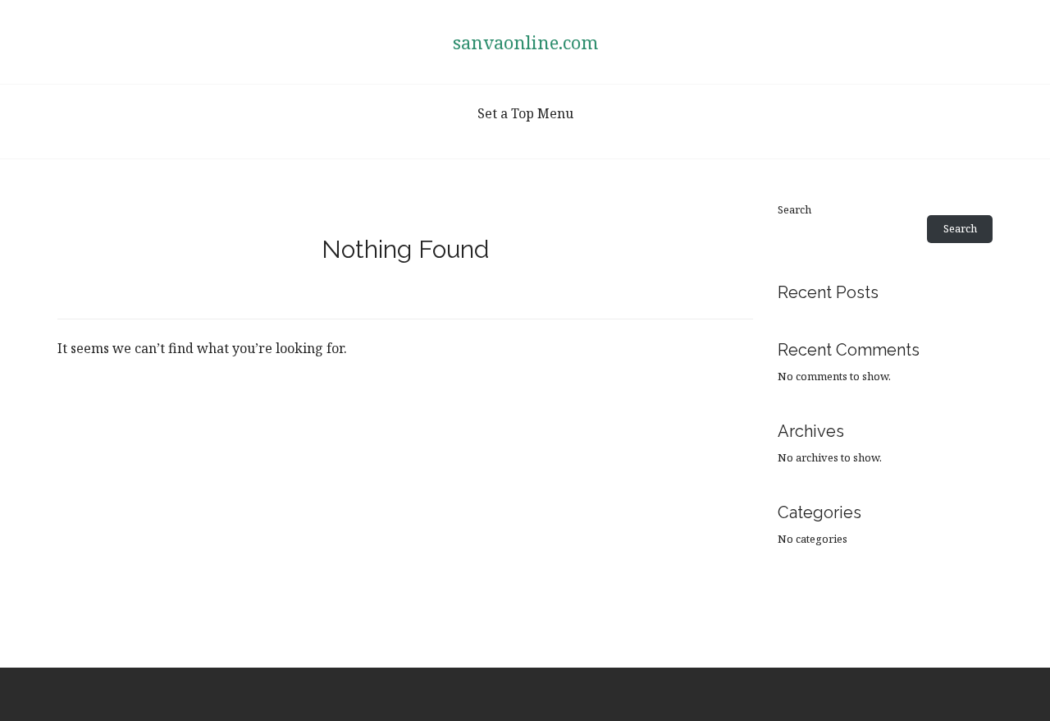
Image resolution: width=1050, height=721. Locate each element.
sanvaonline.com (525, 42)
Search (794, 209)
